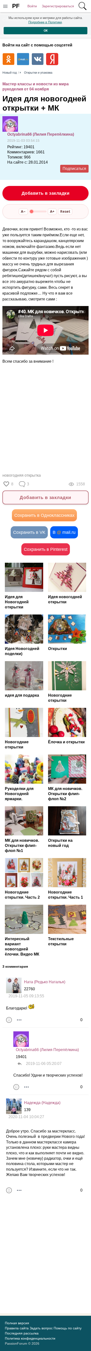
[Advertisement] (45, 418)
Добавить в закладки (46, 193)
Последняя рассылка (22, 1333)
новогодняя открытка (21, 475)
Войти (32, 6)
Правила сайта (17, 1328)
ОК (46, 30)
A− (23, 211)
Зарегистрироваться (58, 6)
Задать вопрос (41, 1328)
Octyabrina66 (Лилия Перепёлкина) (40, 134)
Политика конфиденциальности (30, 1338)
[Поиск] (82, 6)
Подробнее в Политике (45, 22)
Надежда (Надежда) (42, 1103)
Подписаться (74, 169)
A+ (52, 211)
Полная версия (17, 1323)
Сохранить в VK (29, 532)
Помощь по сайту (68, 1328)
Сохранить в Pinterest (45, 549)
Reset (65, 211)
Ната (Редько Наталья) (44, 982)
